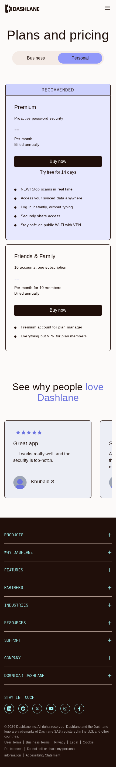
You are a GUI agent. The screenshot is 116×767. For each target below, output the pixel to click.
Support (12, 640)
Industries (16, 605)
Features (13, 570)
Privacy (59, 742)
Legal (74, 742)
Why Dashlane (18, 552)
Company (12, 658)
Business (36, 58)
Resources (15, 622)
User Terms (12, 742)
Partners (13, 587)
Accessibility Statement (43, 755)
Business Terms (38, 742)
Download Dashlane (24, 675)
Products (13, 534)
